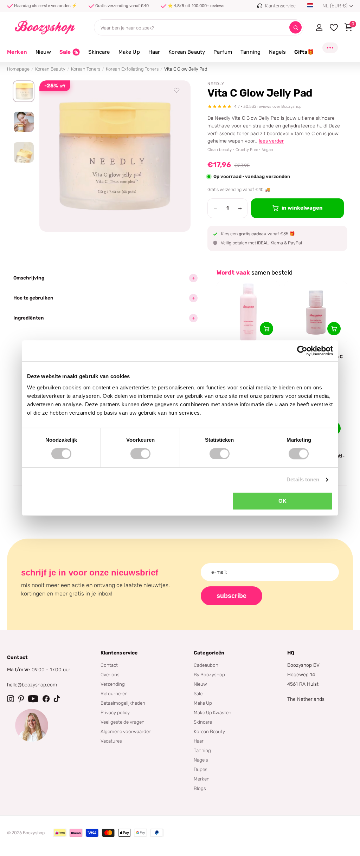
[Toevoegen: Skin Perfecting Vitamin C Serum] (334, 328)
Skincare (203, 722)
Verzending (113, 684)
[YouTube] (33, 698)
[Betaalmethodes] (59, 833)
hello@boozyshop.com (32, 685)
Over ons (110, 674)
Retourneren (114, 693)
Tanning (202, 750)
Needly (215, 83)
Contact (109, 665)
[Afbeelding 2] (23, 122)
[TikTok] (57, 698)
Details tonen (303, 479)
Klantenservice (119, 653)
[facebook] (46, 698)
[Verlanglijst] (177, 91)
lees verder (271, 141)
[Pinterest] (21, 698)
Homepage (18, 69)
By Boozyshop (209, 674)
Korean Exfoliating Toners (132, 69)
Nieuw (200, 684)
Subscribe (231, 595)
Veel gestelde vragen (122, 722)
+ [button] (240, 208)
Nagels (201, 760)
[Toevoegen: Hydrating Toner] (266, 328)
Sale (198, 693)
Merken (17, 52)
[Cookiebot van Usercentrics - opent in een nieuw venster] (302, 350)
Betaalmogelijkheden (123, 703)
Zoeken (295, 27)
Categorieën (209, 653)
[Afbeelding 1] (23, 91)
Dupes (200, 769)
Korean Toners (85, 69)
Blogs (200, 788)
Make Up (203, 703)
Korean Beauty (50, 69)
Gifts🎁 (304, 52)
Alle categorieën (43, 56)
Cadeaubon (206, 665)
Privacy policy (115, 712)
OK (282, 501)
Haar (199, 741)
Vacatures (111, 741)
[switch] (140, 453)
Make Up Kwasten (212, 712)
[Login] (319, 27)
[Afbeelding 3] (23, 152)
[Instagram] (10, 698)
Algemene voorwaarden (126, 731)
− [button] (215, 208)
